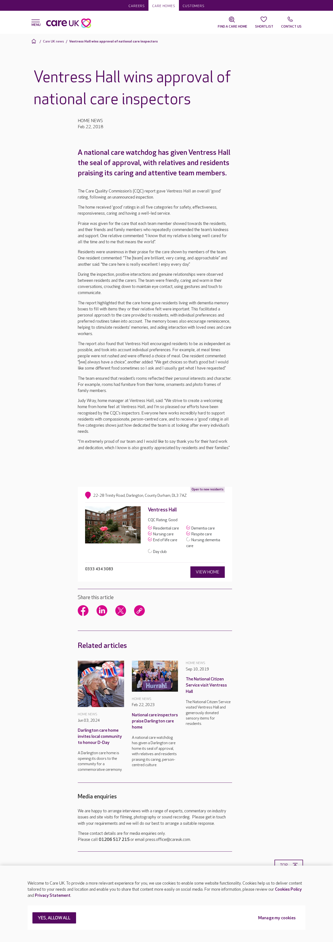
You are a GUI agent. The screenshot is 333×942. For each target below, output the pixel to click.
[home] (34, 41)
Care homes (163, 6)
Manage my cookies (277, 918)
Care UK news (53, 41)
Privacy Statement (52, 895)
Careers (136, 6)
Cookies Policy (288, 889)
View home (207, 572)
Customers (194, 6)
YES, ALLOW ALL (54, 918)
